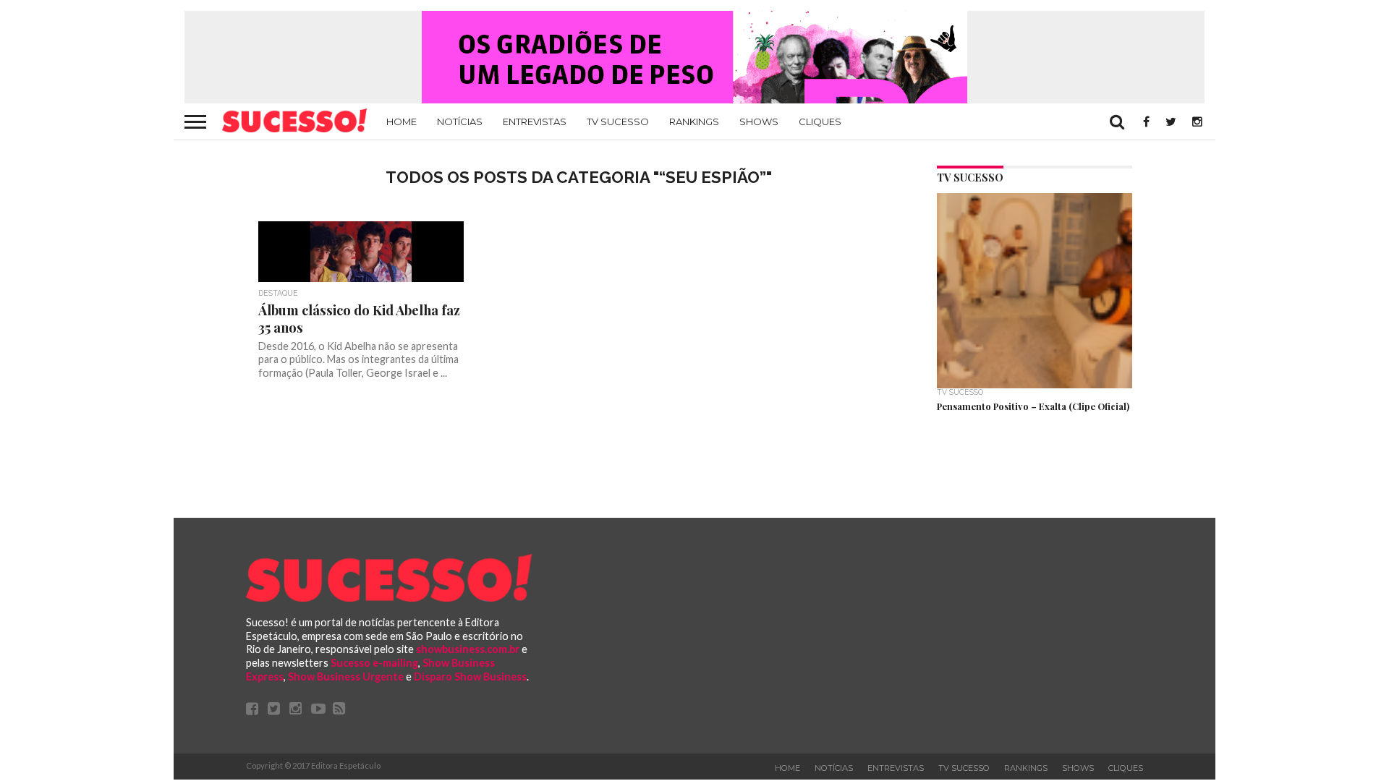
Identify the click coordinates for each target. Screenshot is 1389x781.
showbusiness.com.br (467, 649)
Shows (758, 121)
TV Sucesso (618, 121)
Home (401, 121)
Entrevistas (534, 121)
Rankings (694, 121)
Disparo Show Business (470, 676)
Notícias (460, 121)
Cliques (820, 121)
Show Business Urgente (346, 676)
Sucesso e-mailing (374, 663)
